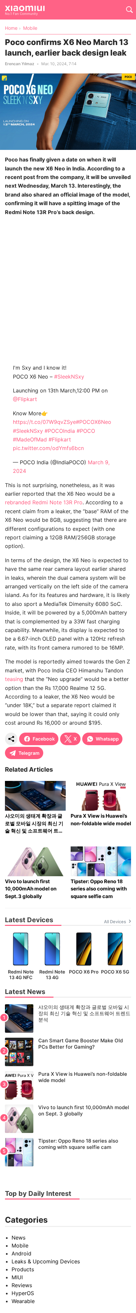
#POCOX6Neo (93, 422)
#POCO (86, 431)
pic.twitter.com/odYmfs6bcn (48, 448)
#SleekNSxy (69, 376)
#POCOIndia (60, 431)
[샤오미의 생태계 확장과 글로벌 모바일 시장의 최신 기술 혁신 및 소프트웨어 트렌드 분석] (68, 1018)
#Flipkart (60, 439)
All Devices (115, 921)
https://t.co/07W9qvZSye (44, 422)
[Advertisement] (68, 290)
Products (23, 1269)
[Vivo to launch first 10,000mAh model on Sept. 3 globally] (68, 1119)
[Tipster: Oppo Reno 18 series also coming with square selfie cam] (68, 1152)
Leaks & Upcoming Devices (46, 1261)
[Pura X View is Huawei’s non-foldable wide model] (68, 1085)
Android (21, 1253)
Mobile (20, 1245)
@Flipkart (25, 399)
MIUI (17, 1277)
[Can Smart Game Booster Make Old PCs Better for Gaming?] (68, 1052)
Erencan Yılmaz (19, 63)
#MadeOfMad (30, 439)
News (18, 1237)
